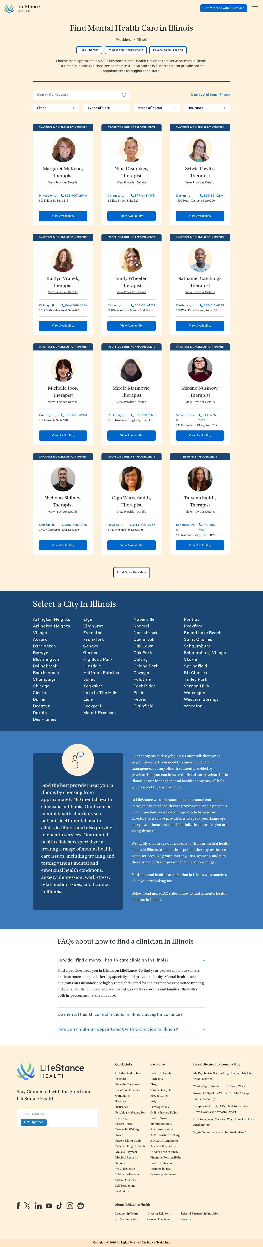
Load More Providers (131, 572)
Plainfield (143, 706)
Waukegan (194, 693)
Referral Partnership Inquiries (200, 1213)
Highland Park (97, 660)
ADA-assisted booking (165, 1135)
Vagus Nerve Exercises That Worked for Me (221, 1132)
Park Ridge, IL (118, 415)
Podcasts (156, 1079)
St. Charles (195, 673)
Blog (153, 1084)
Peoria (140, 700)
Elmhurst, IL (185, 305)
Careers (186, 1219)
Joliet (89, 680)
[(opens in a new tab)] (18, 1205)
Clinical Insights (160, 1090)
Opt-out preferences (163, 1174)
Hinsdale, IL (47, 195)
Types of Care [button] (106, 108)
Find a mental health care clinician (160, 875)
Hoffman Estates (101, 673)
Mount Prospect (99, 713)
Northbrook (145, 633)
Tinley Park (195, 680)
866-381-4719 (145, 305)
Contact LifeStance (159, 1219)
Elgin (88, 620)
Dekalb (40, 713)
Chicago (41, 686)
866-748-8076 (76, 305)
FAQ (153, 1101)
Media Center (159, 1095)
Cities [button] (56, 108)
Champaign (45, 680)
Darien (40, 700)
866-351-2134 (214, 195)
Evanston (93, 633)
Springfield (195, 666)
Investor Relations (159, 1213)
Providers (123, 39)
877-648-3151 (145, 195)
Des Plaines (44, 720)
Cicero (39, 693)
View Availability (63, 216)
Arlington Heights (51, 620)
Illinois (142, 39)
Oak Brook (143, 640)
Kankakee (93, 686)
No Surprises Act (126, 1219)
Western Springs (201, 700)
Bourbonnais (46, 673)
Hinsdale (92, 666)
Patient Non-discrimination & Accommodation (161, 1124)
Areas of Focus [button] (157, 108)
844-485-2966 (144, 525)
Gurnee (90, 653)
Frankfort (93, 640)
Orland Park (145, 666)
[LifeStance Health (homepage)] (22, 8)
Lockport (92, 706)
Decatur (41, 706)
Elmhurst (93, 626)
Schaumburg (197, 646)
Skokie (190, 660)
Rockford (193, 626)
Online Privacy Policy (164, 1112)
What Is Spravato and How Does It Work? (219, 1086)
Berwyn (40, 653)
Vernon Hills (196, 686)
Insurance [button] (207, 108)
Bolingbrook (45, 666)
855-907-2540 (76, 195)
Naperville (143, 620)
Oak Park (142, 653)
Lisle (88, 700)
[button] (127, 1084)
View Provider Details (63, 182)
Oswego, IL (115, 525)
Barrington (44, 646)
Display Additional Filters (210, 95)
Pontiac (192, 620)
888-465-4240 (76, 415)
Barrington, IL (49, 415)
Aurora (40, 640)
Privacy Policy (159, 1107)
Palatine (142, 680)
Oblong (140, 660)
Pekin (139, 693)
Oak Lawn (143, 646)
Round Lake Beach (203, 633)
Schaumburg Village (205, 653)
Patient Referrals (160, 1073)
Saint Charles (198, 640)
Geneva (90, 646)
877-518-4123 (214, 305)
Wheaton (193, 706)
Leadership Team (126, 1213)
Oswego (141, 673)
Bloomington (46, 660)
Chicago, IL (116, 195)
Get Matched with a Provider (224, 8)
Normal (141, 626)
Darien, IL (183, 195)
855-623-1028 (145, 415)
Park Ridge (144, 686)
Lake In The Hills (100, 693)
